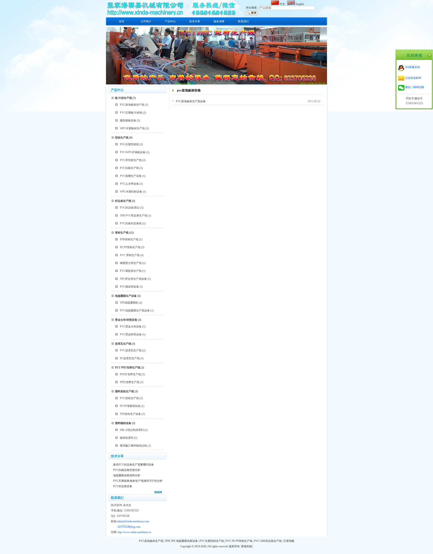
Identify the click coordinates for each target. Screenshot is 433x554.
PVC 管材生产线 (130, 255)
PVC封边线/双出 (130, 207)
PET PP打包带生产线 (127, 367)
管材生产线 (122, 232)
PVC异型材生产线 (131, 160)
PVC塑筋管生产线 (131, 270)
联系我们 (243, 21)
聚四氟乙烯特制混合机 (133, 445)
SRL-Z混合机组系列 (132, 429)
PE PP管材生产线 (130, 247)
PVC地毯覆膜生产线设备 (135, 310)
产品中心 (170, 21)
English (299, 4)
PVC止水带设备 (129, 183)
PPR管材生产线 (129, 239)
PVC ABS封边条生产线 (268, 541)
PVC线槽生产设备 (131, 175)
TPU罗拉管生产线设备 (133, 278)
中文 (282, 4)
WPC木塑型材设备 (131, 191)
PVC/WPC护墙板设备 (132, 152)
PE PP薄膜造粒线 (130, 406)
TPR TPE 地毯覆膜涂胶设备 (181, 541)
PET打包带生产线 (130, 374)
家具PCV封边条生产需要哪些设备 (133, 464)
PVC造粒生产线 (129, 398)
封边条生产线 (123, 200)
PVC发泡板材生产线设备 (191, 101)
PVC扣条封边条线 (131, 223)
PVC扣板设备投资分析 (126, 470)
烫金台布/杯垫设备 (126, 319)
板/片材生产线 (123, 98)
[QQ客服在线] (409, 70)
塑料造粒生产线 (124, 391)
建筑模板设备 (128, 120)
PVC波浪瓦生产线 (131, 350)
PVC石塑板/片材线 (131, 112)
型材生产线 (122, 137)
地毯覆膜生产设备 (126, 295)
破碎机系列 (127, 437)
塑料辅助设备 (123, 423)
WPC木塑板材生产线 (132, 128)
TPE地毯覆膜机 (129, 302)
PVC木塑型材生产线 (212, 541)
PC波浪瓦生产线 (130, 358)
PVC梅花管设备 (129, 286)
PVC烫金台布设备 (131, 326)
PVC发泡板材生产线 (132, 104)
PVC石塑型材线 (129, 144)
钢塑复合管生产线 (131, 263)
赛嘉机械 (246, 546)
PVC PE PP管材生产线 (239, 541)
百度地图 (288, 541)
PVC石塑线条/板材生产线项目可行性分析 (138, 480)
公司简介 (145, 21)
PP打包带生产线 (129, 382)
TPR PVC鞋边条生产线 (133, 215)
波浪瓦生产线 (123, 343)
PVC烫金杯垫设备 (131, 334)
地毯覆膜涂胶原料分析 (126, 475)
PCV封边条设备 (122, 486)
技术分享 (194, 21)
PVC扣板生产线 (129, 168)
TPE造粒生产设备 (130, 414)
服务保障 (219, 21)
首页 (121, 21)
